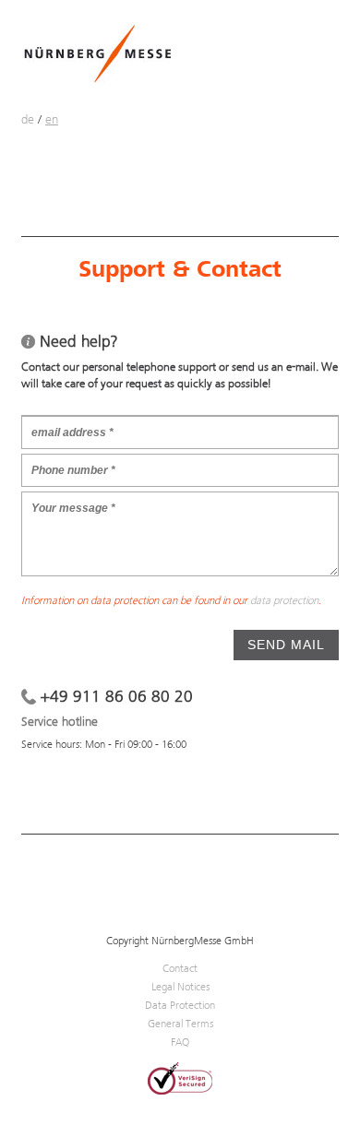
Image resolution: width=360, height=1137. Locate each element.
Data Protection (180, 1005)
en (51, 119)
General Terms (180, 1023)
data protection (284, 600)
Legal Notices (180, 986)
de (27, 119)
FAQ (180, 1042)
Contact (180, 968)
